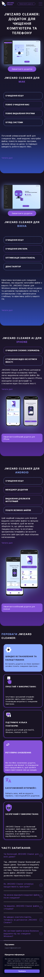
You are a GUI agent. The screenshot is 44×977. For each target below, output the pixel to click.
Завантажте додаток (26, 4)
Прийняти (22, 971)
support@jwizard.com (13, 948)
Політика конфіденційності (22, 967)
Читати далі (6, 158)
